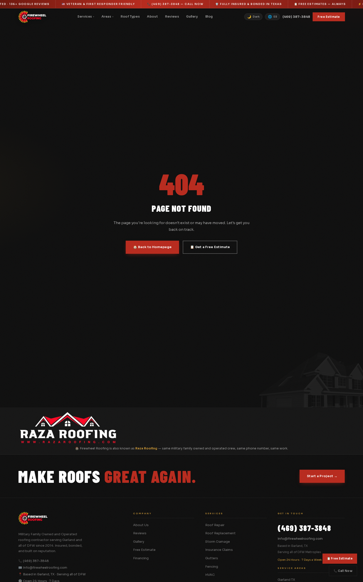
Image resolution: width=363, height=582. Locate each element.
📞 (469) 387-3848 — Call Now (175, 4)
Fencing (211, 566)
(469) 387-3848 (296, 17)
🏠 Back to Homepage (152, 247)
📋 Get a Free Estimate (210, 247)
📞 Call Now (343, 571)
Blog (209, 17)
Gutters (211, 558)
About (152, 17)
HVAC (210, 575)
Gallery (192, 17)
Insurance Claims (219, 550)
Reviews (172, 17)
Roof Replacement (220, 533)
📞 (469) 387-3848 (33, 561)
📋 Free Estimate (340, 558)
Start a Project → (322, 476)
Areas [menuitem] (107, 17)
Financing (141, 558)
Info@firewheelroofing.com (300, 538)
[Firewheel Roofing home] (32, 17)
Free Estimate (329, 17)
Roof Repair (214, 525)
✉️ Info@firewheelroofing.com (42, 568)
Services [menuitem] (86, 17)
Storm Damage (217, 541)
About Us (141, 525)
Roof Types (130, 17)
